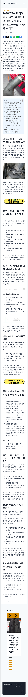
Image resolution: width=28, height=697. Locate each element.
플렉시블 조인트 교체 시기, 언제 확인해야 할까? (13, 122)
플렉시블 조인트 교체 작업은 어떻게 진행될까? (14, 117)
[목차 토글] (20, 100)
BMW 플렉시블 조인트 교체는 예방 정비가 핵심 (13, 131)
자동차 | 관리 (6, 10)
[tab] (10, 654)
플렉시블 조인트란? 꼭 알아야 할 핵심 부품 (13, 104)
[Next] (22, 632)
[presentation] (14, 620)
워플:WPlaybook (18, 686)
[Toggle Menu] (24, 3)
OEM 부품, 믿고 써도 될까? (12, 126)
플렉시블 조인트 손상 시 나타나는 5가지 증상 (13, 108)
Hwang (6, 32)
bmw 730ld (7, 601)
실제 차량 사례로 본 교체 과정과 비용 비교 (13, 113)
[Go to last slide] (5, 632)
